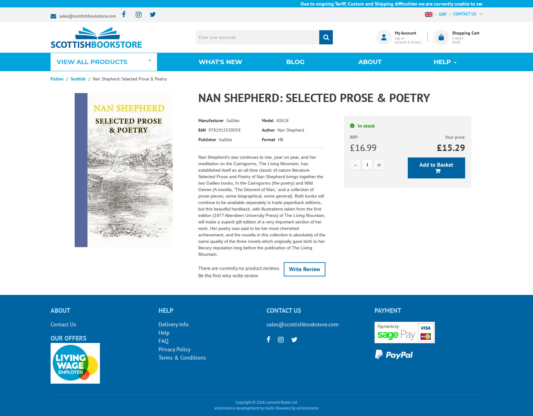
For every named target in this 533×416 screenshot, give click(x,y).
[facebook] (122, 15)
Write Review (304, 269)
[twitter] (150, 15)
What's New (220, 62)
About (370, 62)
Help (164, 332)
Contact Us (63, 324)
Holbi (269, 408)
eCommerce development (236, 408)
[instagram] (136, 15)
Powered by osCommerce (297, 408)
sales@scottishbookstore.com (87, 16)
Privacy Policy (174, 349)
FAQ (163, 341)
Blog (295, 62)
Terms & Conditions (182, 357)
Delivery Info (174, 324)
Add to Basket (436, 164)
